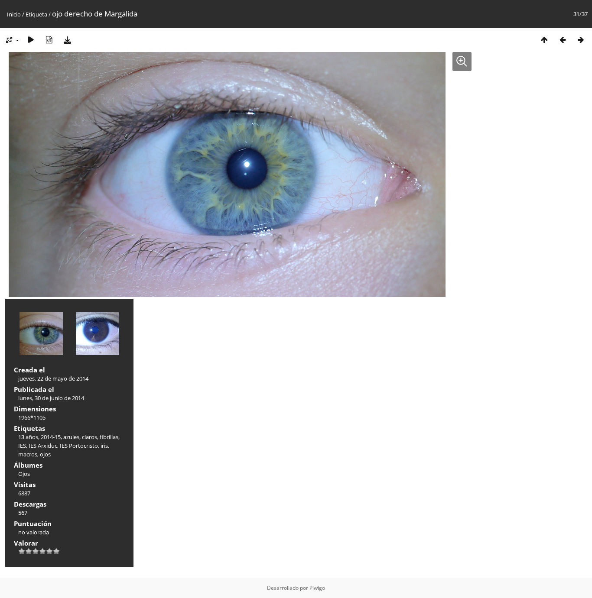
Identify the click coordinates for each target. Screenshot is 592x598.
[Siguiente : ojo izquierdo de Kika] (581, 40)
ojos (45, 454)
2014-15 (51, 437)
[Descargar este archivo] (67, 40)
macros (27, 454)
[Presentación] (31, 40)
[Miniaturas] (544, 40)
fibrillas (109, 437)
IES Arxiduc (43, 445)
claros (89, 437)
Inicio (14, 14)
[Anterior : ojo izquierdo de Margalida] (562, 40)
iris (104, 445)
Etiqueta (36, 14)
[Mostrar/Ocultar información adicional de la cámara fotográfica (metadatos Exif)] (49, 40)
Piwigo (317, 588)
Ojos (24, 474)
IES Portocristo (79, 445)
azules (71, 437)
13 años (28, 437)
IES (22, 445)
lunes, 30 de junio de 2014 (51, 398)
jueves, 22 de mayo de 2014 (53, 378)
